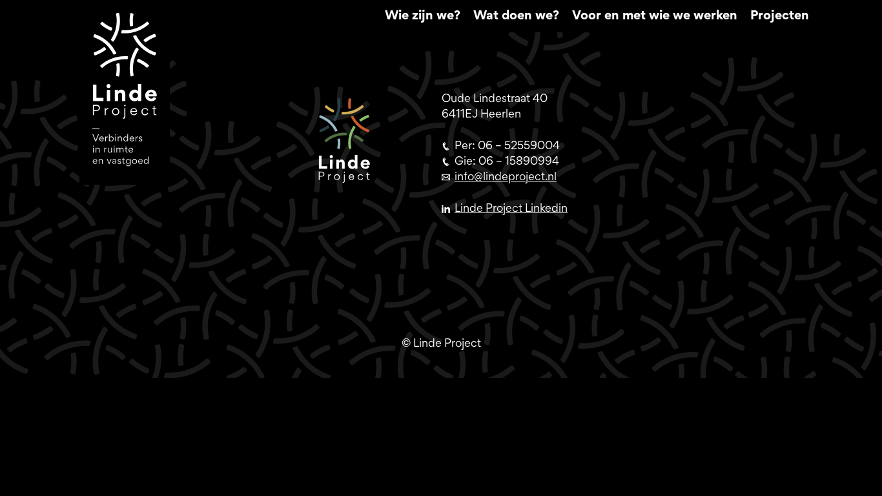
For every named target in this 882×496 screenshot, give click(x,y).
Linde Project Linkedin (511, 209)
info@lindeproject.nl (506, 177)
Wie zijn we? (422, 16)
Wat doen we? (516, 16)
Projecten (779, 16)
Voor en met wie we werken (654, 16)
